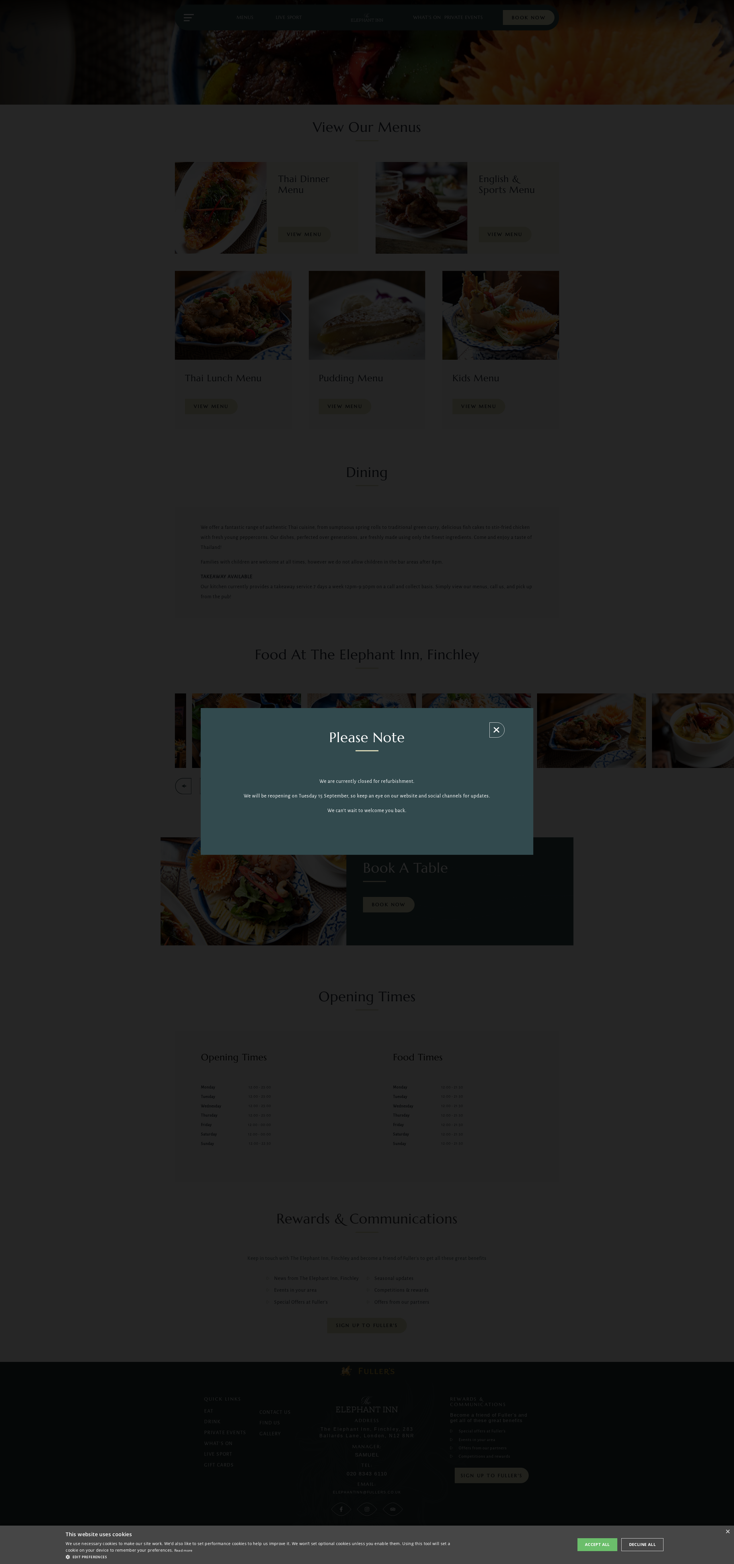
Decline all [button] (642, 1544)
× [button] (727, 1532)
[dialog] (367, 1545)
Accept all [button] (597, 1544)
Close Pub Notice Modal (497, 730)
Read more (183, 1550)
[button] (260, 1556)
